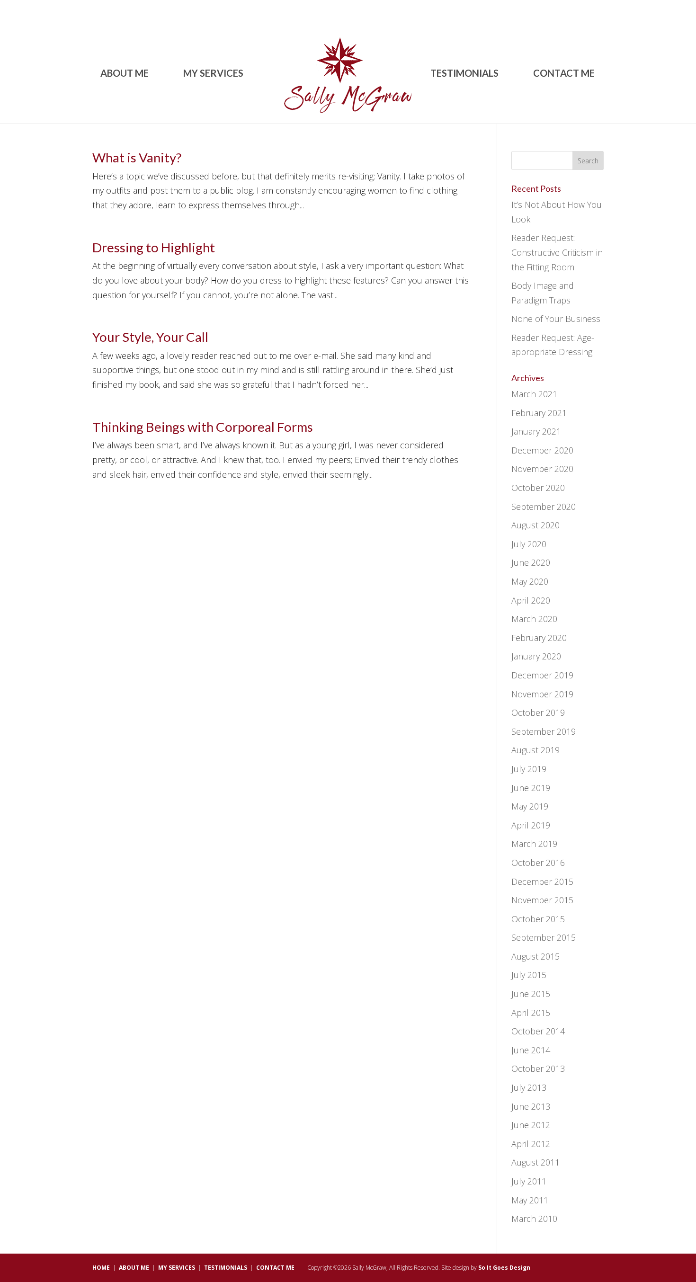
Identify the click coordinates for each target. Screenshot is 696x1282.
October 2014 (538, 1031)
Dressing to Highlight (153, 247)
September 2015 (543, 937)
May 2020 (529, 581)
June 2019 (530, 787)
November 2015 (542, 900)
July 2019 (528, 769)
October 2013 (538, 1068)
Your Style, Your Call (150, 337)
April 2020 (530, 600)
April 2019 (530, 825)
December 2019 (542, 675)
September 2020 (543, 506)
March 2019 (534, 843)
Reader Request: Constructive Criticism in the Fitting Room (557, 252)
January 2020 (536, 656)
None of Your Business (555, 318)
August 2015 (535, 956)
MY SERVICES (213, 74)
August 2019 (535, 750)
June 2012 (530, 1125)
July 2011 (528, 1181)
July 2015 (528, 974)
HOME (101, 1268)
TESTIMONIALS (464, 74)
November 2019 (542, 694)
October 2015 (538, 919)
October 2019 (538, 712)
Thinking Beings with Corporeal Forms (202, 427)
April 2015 (530, 1012)
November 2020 (542, 468)
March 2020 (534, 618)
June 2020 (530, 562)
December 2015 (542, 881)
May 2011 (529, 1200)
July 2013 (528, 1087)
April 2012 (530, 1143)
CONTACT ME (564, 74)
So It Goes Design (504, 1268)
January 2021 (536, 431)
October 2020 (538, 487)
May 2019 (529, 806)
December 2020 (542, 450)
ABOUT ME (124, 74)
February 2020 (539, 637)
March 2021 (534, 394)
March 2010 (534, 1218)
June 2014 (530, 1050)
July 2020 (528, 544)
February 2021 (539, 412)
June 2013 (530, 1106)
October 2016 (538, 862)
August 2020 (535, 525)
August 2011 (535, 1162)
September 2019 (543, 731)
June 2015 (530, 993)
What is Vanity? (136, 157)
